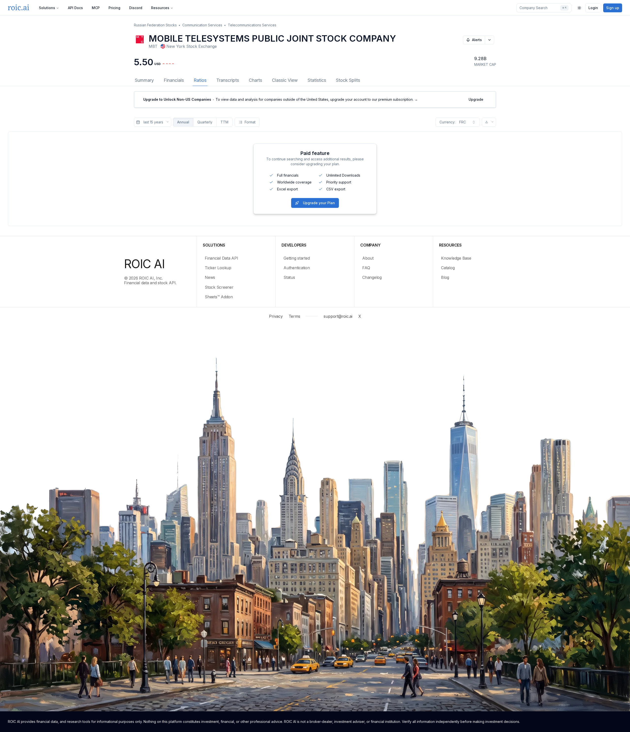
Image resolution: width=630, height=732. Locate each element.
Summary (144, 80)
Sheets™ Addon (219, 296)
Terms (294, 316)
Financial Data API (221, 258)
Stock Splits (348, 80)
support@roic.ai (338, 316)
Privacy (276, 316)
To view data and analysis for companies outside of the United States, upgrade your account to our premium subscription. (280, 99)
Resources (160, 8)
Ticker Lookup (218, 267)
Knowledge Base (456, 258)
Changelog (372, 277)
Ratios (200, 80)
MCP (96, 8)
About (368, 258)
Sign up (612, 8)
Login (593, 8)
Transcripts (227, 80)
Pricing (114, 8)
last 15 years (153, 122)
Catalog (448, 267)
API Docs (75, 8)
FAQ (366, 267)
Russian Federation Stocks (155, 25)
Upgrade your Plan (319, 203)
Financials (174, 80)
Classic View (285, 80)
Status (289, 277)
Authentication (297, 267)
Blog (445, 277)
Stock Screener (219, 287)
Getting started (297, 258)
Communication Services (202, 25)
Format (250, 122)
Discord (135, 8)
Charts (255, 80)
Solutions (47, 8)
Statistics (317, 80)
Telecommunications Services (252, 25)
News (210, 277)
